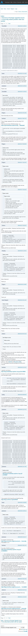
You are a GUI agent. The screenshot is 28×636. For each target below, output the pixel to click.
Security (19, 2)
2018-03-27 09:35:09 (22, 144)
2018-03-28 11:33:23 (22, 250)
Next (9, 23)
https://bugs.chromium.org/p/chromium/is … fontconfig (13, 541)
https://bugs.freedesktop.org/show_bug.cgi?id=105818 (13, 371)
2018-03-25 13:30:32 (22, 85)
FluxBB (25, 631)
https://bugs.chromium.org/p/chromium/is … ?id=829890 (14, 587)
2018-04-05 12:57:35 (22, 409)
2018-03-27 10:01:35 (22, 162)
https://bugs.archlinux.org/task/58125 (9, 499)
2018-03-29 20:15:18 (22, 333)
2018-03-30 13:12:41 (22, 367)
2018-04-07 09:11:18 (22, 545)
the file (10, 361)
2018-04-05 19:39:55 (22, 502)
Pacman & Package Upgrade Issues (13, 18)
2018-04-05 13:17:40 (22, 466)
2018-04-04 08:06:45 (22, 394)
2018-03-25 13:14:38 (22, 73)
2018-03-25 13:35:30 (22, 91)
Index (2, 8)
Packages (7, 2)
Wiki (11, 2)
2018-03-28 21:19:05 (22, 284)
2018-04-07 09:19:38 (22, 578)
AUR (23, 2)
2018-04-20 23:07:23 (22, 589)
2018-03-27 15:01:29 (22, 189)
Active (19, 11)
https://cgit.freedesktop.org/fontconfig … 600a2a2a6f (12, 125)
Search (8, 8)
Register (12, 8)
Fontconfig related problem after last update (12, 621)
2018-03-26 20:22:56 (22, 112)
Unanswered (24, 11)
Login (16, 8)
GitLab (15, 2)
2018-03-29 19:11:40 (22, 300)
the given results (17, 361)
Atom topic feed (24, 629)
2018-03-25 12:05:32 (22, 26)
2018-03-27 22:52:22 (22, 225)
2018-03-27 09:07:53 (22, 118)
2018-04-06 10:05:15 (22, 510)
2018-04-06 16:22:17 (22, 537)
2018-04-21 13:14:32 (22, 596)
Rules (5, 8)
